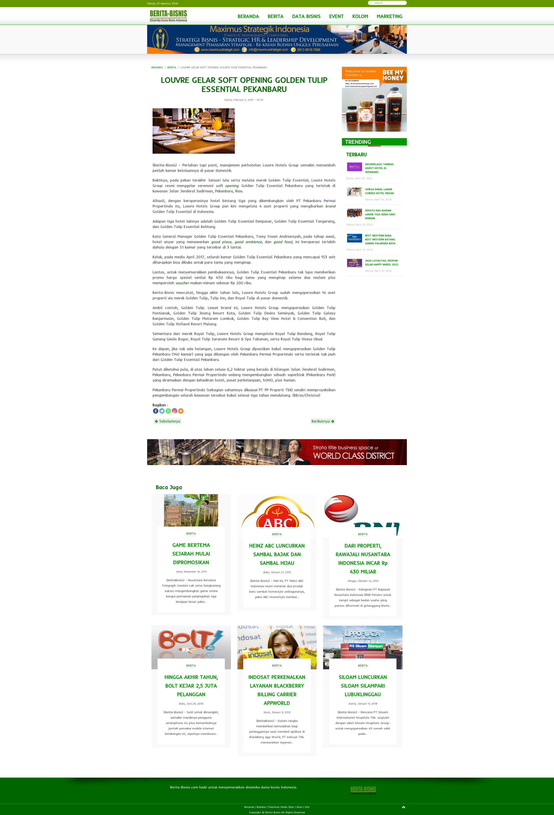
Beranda (249, 807)
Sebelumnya (169, 421)
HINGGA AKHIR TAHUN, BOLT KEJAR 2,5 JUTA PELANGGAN (191, 685)
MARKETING (390, 16)
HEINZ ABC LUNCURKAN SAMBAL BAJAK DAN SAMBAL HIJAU (277, 554)
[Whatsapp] (168, 411)
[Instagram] (174, 411)
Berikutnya (321, 421)
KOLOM (360, 16)
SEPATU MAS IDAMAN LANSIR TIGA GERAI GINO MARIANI (380, 214)
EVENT (336, 16)
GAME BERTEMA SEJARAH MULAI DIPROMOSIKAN (191, 553)
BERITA (275, 16)
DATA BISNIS (306, 16)
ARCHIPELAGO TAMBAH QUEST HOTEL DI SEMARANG (379, 168)
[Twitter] (162, 411)
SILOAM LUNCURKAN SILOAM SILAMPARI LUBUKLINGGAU (363, 685)
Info (307, 807)
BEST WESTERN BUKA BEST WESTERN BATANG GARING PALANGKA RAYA (380, 239)
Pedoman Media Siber (281, 807)
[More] (181, 411)
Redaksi (261, 807)
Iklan (300, 807)
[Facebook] (155, 411)
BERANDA (248, 16)
